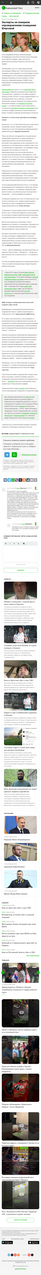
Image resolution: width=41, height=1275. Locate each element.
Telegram (22, 406)
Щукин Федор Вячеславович (15, 893)
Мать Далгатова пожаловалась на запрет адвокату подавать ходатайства (20, 790)
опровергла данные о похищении (22, 108)
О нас (3, 1239)
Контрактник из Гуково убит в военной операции (18, 915)
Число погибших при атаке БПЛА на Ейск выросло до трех (19, 934)
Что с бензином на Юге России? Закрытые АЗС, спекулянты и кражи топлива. (19, 1212)
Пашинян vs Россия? (32, 13)
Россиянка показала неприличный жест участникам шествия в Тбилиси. (18, 1178)
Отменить (20, 570)
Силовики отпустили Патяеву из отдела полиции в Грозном (20, 646)
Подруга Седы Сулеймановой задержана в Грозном (20, 713)
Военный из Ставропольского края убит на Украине (19, 944)
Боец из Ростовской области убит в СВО (18, 952)
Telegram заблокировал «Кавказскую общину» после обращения (17, 1105)
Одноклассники (19, 415)
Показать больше (20, 1220)
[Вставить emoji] (24, 543)
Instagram (33, 413)
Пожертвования (34, 1239)
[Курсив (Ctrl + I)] (10, 543)
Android (27, 397)
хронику (21, 388)
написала (11, 381)
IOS (33, 397)
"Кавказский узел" (8, 89)
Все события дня (32, 956)
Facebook (25, 413)
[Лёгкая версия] (11, 2)
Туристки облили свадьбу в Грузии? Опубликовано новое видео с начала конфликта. (16, 1069)
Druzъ (18, 488)
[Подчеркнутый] (14, 543)
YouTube (31, 418)
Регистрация (21, 564)
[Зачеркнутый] (18, 543)
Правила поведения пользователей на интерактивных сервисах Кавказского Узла (20, 1261)
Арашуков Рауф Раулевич (14, 866)
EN (6, 2)
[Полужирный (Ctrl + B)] (6, 543)
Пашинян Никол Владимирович (17, 839)
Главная (4, 16)
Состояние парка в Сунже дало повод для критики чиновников (19, 748)
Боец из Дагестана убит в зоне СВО (18, 680)
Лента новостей (14, 16)
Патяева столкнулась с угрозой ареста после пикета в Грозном (19, 602)
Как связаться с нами (17, 1239)
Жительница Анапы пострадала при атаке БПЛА (19, 925)
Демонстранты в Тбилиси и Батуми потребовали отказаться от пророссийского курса (19, 989)
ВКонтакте (8, 415)
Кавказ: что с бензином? (12, 13)
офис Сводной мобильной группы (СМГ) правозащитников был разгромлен (19, 275)
